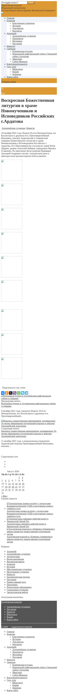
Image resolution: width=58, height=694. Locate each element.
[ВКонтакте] (3, 393)
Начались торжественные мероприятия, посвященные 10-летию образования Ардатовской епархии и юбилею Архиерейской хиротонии (29, 433)
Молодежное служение (18, 572)
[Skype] (22, 393)
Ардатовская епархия (11, 602)
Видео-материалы (15, 559)
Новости (11, 46)
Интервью (17, 41)
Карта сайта (12, 77)
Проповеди (17, 38)
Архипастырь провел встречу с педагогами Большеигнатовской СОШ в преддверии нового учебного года (30, 513)
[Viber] (14, 393)
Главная (10, 18)
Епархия (11, 20)
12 (9, 484)
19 (9, 487)
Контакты (17, 31)
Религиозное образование (19, 587)
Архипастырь (13, 556)
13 (13, 484)
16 (23, 484)
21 (16, 487)
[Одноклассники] (6, 393)
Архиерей (11, 33)
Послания (17, 43)
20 (13, 487)
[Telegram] (26, 393)
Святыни (11, 49)
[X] (10, 393)
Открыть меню (8, 81)
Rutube (10, 617)
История (16, 26)
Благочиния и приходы (23, 23)
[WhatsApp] (18, 393)
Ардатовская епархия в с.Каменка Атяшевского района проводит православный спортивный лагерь (30, 539)
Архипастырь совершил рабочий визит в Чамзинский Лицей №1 (26, 525)
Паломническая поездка (18, 577)
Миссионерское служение (19, 569)
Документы (18, 28)
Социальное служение (17, 590)
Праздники (12, 584)
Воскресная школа (15, 561)
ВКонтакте (12, 614)
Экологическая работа (17, 592)
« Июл (4, 496)
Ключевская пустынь (22, 51)
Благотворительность (17, 64)
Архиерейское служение (24, 36)
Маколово (17, 59)
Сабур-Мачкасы (19, 61)
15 (20, 484)
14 (16, 484)
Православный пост (16, 582)
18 (6, 487)
